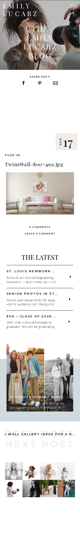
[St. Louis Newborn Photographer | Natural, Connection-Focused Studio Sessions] (70, 276)
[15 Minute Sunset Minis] (40, 372)
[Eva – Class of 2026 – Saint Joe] (69, 321)
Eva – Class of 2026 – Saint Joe (43, 316)
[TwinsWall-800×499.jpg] (40, 120)
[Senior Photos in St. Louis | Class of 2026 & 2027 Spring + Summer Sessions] (70, 299)
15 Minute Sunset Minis (36, 397)
